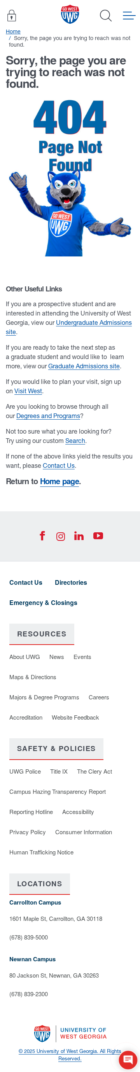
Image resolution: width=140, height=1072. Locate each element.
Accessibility (78, 811)
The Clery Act (94, 771)
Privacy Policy (27, 832)
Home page (59, 480)
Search (75, 440)
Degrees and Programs (48, 415)
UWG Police (25, 771)
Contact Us (59, 465)
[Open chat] (128, 1060)
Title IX (59, 771)
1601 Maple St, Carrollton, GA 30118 (55, 918)
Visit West (28, 390)
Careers (99, 697)
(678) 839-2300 (28, 994)
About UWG (24, 656)
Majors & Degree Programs (44, 697)
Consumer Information (83, 832)
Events (82, 656)
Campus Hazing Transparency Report (57, 791)
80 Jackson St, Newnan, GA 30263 (54, 975)
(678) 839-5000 (28, 937)
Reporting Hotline (31, 811)
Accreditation (25, 717)
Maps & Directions (32, 677)
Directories (71, 582)
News (56, 656)
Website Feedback (75, 717)
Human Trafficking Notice (41, 852)
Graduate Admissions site (84, 366)
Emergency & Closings (43, 602)
